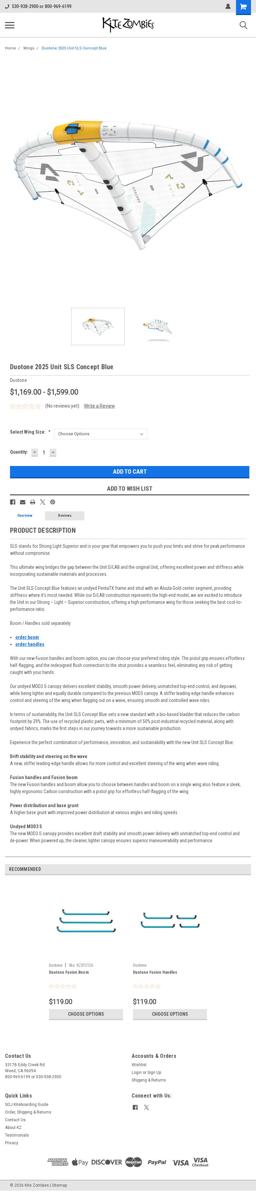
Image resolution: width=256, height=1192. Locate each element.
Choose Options (86, 1014)
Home (10, 48)
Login (137, 1072)
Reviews (65, 515)
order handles (29, 644)
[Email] (22, 502)
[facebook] (135, 1107)
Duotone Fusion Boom (69, 972)
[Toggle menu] (9, 25)
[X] (42, 502)
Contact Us (15, 1120)
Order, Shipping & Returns (28, 1112)
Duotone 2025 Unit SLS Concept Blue (74, 48)
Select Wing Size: (30, 432)
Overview (24, 515)
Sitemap (59, 1185)
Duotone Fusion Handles (155, 972)
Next (246, 180)
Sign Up (154, 1072)
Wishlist (139, 1064)
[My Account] (228, 6)
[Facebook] (12, 502)
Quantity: (19, 452)
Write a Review (99, 406)
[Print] (32, 502)
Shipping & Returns (149, 1080)
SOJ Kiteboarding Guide (26, 1104)
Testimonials (17, 1135)
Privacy (11, 1143)
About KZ (13, 1127)
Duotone (55, 965)
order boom (27, 637)
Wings (28, 48)
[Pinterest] (52, 502)
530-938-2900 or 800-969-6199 (41, 6)
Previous (10, 180)
